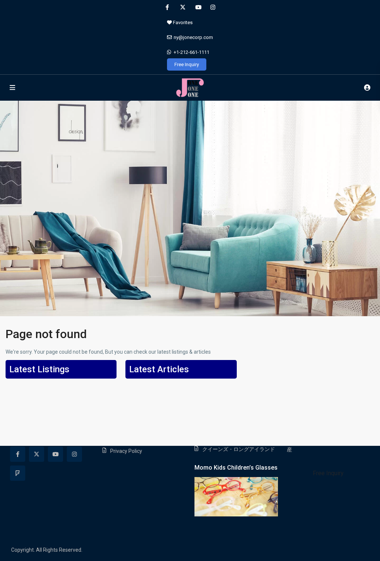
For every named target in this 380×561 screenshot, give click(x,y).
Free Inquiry (186, 64)
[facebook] (167, 7)
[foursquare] (17, 473)
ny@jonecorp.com (193, 37)
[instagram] (212, 7)
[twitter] (182, 7)
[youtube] (197, 7)
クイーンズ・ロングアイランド (238, 449)
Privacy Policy (126, 451)
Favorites (182, 22)
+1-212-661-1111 (191, 52)
